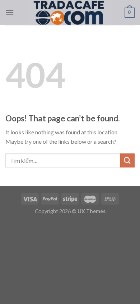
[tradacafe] (69, 12)
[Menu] (9, 12)
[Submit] (127, 160)
